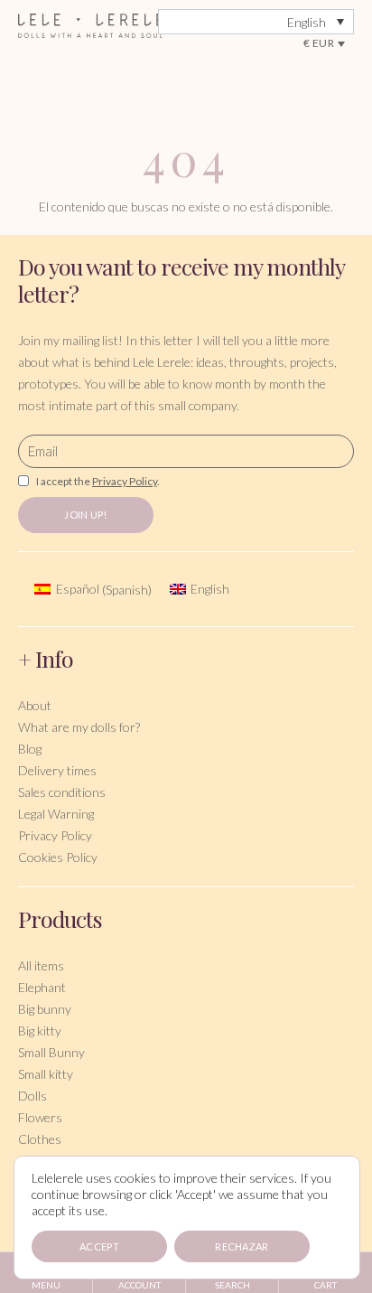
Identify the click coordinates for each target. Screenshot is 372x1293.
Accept (99, 1246)
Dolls (32, 1095)
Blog (30, 748)
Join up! (85, 514)
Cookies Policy (58, 857)
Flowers (40, 1117)
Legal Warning (56, 813)
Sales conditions (62, 792)
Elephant (42, 987)
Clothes (39, 1139)
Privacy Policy (55, 835)
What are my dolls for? (79, 727)
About (34, 705)
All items (41, 965)
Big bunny (44, 1009)
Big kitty (39, 1030)
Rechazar (241, 1246)
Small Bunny (51, 1052)
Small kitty (45, 1074)
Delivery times (57, 770)
